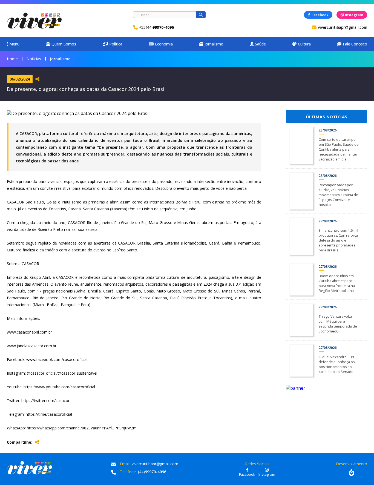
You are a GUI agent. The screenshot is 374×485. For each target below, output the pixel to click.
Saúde (260, 44)
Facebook (320, 14)
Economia (164, 44)
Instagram (354, 14)
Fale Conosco (355, 44)
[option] (326, 388)
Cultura (304, 44)
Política (115, 44)
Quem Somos (63, 44)
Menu (14, 44)
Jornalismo (214, 44)
